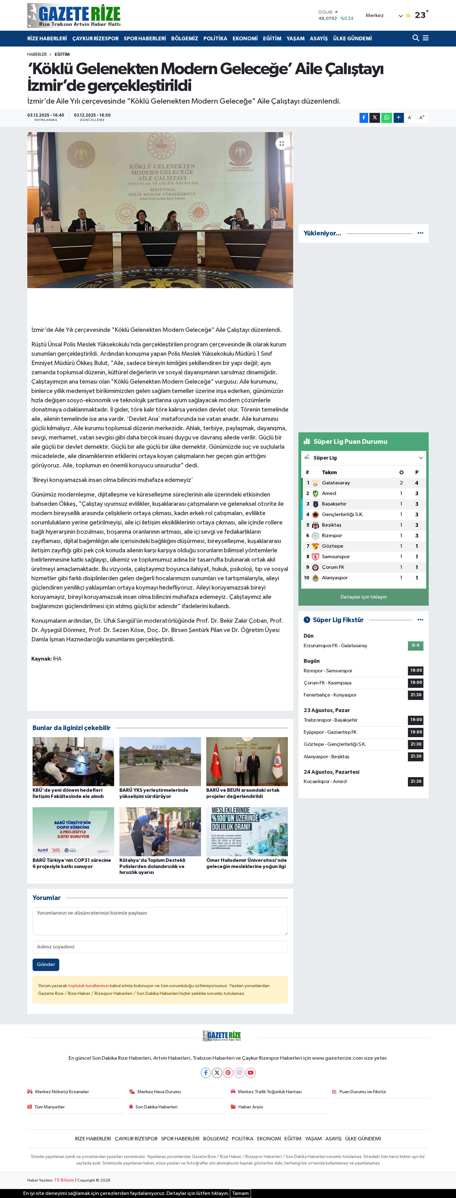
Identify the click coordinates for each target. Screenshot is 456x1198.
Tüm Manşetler (49, 1107)
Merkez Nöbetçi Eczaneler (62, 1091)
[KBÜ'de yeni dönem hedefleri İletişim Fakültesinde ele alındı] (73, 761)
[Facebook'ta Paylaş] (364, 118)
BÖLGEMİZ (184, 38)
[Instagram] (239, 1073)
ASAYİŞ (319, 38)
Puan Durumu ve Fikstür (363, 1091)
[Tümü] (420, 233)
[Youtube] (250, 1073)
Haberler (37, 54)
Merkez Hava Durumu (159, 1091)
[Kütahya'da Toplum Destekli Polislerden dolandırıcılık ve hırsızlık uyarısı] (160, 831)
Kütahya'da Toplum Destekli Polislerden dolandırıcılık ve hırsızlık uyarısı (152, 866)
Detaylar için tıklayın (364, 597)
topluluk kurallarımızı (89, 985)
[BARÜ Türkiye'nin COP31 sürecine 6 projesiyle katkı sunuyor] (73, 831)
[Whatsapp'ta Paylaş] (386, 118)
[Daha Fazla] (399, 118)
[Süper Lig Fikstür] (420, 620)
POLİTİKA (215, 38)
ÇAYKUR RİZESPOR (95, 38)
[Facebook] (206, 1073)
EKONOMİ (245, 38)
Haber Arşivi (251, 1107)
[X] (217, 1073)
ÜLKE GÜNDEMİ (352, 38)
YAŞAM (296, 38)
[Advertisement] (363, 175)
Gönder (46, 964)
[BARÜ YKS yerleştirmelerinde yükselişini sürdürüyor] (160, 761)
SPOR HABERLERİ (145, 38)
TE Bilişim (64, 1180)
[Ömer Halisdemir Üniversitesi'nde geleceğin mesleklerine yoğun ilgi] (247, 831)
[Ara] (416, 38)
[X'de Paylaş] (374, 118)
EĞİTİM (272, 38)
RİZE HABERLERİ (47, 38)
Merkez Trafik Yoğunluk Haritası (270, 1091)
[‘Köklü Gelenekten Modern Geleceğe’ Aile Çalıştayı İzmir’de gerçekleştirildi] (160, 210)
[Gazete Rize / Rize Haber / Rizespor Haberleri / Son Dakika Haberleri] (89, 15)
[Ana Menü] (424, 38)
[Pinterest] (228, 1073)
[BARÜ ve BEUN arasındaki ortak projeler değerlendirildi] (247, 761)
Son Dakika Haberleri (156, 1107)
